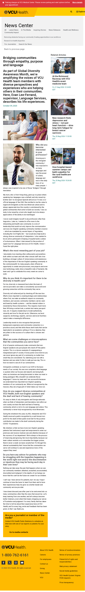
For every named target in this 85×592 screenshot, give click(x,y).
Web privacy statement (68, 566)
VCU (41, 578)
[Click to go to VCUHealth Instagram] (16, 563)
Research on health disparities (14, 41)
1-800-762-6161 (15, 555)
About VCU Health (46, 550)
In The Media (26, 30)
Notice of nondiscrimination (70, 550)
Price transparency (67, 583)
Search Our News (25, 44)
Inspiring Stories (40, 30)
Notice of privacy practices (70, 555)
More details (77, 2)
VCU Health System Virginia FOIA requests (70, 576)
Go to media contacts (18, 532)
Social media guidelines (69, 571)
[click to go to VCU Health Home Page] (16, 12)
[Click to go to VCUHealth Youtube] (22, 563)
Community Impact (11, 32)
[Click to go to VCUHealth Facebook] (3, 563)
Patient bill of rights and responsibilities (69, 560)
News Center (45, 573)
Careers (43, 555)
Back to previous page (14, 49)
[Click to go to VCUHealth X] (9, 562)
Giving (42, 568)
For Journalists (10, 44)
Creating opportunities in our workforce (47, 37)
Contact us (44, 564)
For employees (45, 559)
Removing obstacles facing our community (18, 37)
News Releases (54, 30)
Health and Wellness (71, 30)
